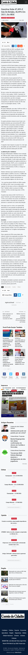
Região (11, 633)
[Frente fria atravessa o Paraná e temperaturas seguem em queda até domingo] (8, 352)
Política (11, 630)
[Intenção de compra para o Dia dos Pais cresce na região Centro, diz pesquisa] (4, 586)
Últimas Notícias (10, 17)
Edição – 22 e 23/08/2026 (14, 412)
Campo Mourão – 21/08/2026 (14, 502)
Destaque (17, 349)
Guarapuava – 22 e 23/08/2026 (14, 475)
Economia (4, 17)
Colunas (16, 635)
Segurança (18, 633)
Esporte (17, 630)
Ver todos (24, 463)
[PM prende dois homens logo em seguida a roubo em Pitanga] (4, 593)
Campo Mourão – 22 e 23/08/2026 (14, 484)
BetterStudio (18, 652)
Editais (14, 472)
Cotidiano (17, 330)
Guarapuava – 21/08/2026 (14, 493)
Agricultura (6, 330)
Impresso (14, 390)
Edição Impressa (8, 635)
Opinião (14, 550)
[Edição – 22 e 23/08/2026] (14, 402)
